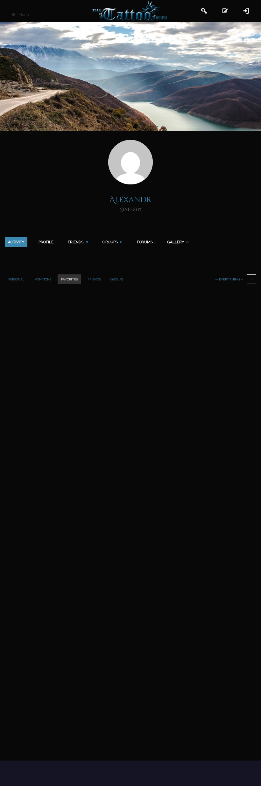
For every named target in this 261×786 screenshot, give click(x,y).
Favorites (69, 279)
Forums (145, 242)
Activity (16, 242)
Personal (16, 279)
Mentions (42, 279)
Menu (23, 14)
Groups (112, 242)
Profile (46, 242)
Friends (78, 242)
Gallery (178, 242)
